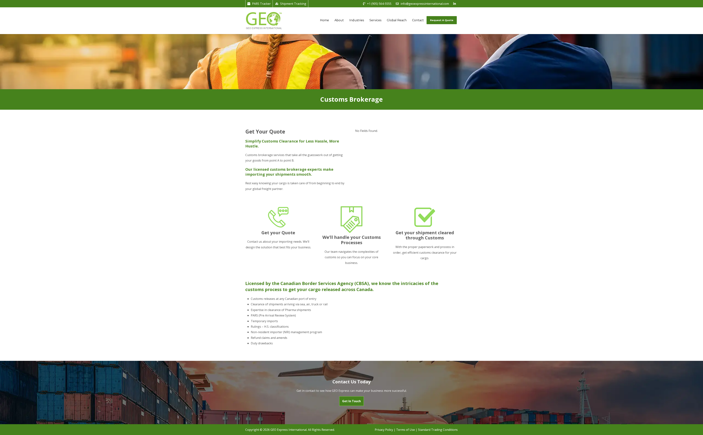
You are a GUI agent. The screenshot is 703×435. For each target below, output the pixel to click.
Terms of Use (405, 430)
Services (375, 20)
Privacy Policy (384, 430)
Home (324, 20)
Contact (418, 20)
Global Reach (397, 20)
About (339, 20)
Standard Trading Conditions (438, 430)
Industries (356, 20)
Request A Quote (441, 20)
